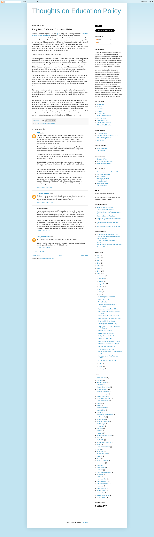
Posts (99, 39)
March (101, 366)
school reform (101, 419)
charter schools (41, 123)
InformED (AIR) (101, 113)
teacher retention (102, 396)
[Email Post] (42, 120)
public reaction (101, 488)
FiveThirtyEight (101, 176)
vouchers (99, 456)
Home (60, 255)
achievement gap (102, 389)
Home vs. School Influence (105, 207)
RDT (38, 133)
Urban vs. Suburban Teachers (106, 216)
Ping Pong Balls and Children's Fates (109, 318)
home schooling (102, 479)
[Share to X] (51, 120)
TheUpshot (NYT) (102, 185)
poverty (99, 405)
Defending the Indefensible (106, 297)
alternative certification (103, 398)
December (102, 276)
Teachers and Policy (103, 391)
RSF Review (100, 140)
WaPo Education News (104, 163)
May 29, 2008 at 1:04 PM (44, 247)
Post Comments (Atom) (47, 258)
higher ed (100, 384)
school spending (50, 123)
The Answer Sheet (102, 120)
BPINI (98, 437)
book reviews (101, 463)
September (102, 284)
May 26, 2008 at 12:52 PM (45, 202)
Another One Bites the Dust (106, 346)
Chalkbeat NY (101, 104)
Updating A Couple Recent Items (108, 309)
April (100, 363)
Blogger (85, 522)
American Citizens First (105, 338)
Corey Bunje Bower (43, 193)
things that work (101, 497)
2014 (99, 258)
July (100, 289)
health (99, 477)
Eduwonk (99, 109)
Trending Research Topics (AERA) (107, 135)
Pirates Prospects (102, 181)
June (100, 292)
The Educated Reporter (104, 122)
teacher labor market (103, 495)
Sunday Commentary (103, 387)
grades (99, 449)
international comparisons (105, 414)
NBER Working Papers (104, 138)
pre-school (100, 486)
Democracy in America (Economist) (107, 172)
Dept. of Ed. (100, 440)
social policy (100, 493)
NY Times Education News (105, 161)
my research (100, 426)
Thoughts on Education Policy (76, 11)
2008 (99, 273)
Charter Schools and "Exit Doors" (108, 316)
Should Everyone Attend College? (108, 344)
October (101, 281)
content (99, 444)
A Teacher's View (102, 148)
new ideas (100, 428)
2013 (99, 260)
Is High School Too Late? (106, 336)
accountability (101, 410)
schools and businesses (104, 435)
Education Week (102, 159)
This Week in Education (104, 125)
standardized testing (103, 421)
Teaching (99, 431)
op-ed (58, 34)
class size (100, 474)
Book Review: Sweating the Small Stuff (108, 226)
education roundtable (103, 447)
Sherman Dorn (101, 118)
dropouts (99, 412)
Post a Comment (40, 251)
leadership (100, 465)
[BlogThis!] (49, 120)
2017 (99, 255)
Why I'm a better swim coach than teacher (109, 244)
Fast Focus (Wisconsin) (104, 174)
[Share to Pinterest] (55, 120)
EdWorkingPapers (102, 133)
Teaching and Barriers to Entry (107, 324)
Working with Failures (105, 330)
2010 (99, 268)
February (102, 369)
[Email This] (46, 120)
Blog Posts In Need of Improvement (109, 341)
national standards (102, 481)
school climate (101, 490)
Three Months (102, 302)
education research (103, 401)
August (101, 286)
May (100, 294)
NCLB (98, 458)
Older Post (84, 255)
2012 (99, 263)
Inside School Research (104, 116)
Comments (101, 43)
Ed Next (99, 106)
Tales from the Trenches (104, 442)
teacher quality (101, 417)
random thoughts (102, 382)
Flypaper (99, 111)
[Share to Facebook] (53, 120)
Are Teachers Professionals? (105, 210)
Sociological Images (103, 183)
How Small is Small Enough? (107, 321)
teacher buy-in (101, 424)
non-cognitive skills (102, 483)
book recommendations (104, 472)
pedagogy (100, 433)
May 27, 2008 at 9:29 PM (44, 230)
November (102, 278)
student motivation (102, 454)
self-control (100, 451)
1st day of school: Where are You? (107, 234)
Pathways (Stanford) (103, 179)
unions (99, 403)
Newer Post (36, 255)
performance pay (102, 394)
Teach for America (102, 460)
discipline (100, 380)
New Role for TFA (103, 299)
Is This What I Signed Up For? (107, 360)
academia (100, 470)
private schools (101, 467)
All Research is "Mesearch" (106, 333)
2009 (99, 271)
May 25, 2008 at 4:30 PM (44, 187)
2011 (99, 266)
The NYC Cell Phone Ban (106, 349)
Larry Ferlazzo (101, 151)
